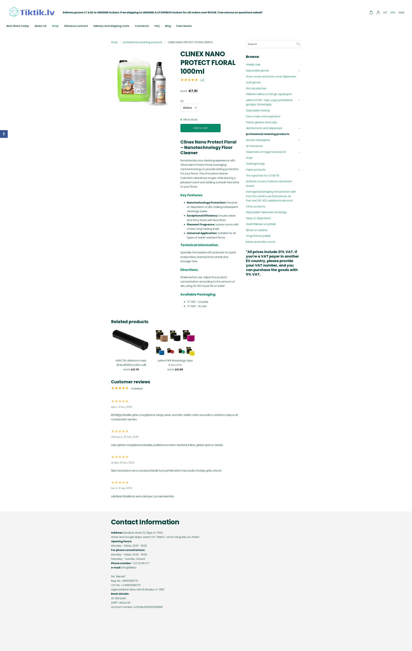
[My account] (378, 12)
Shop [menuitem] (55, 26)
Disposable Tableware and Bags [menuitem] (266, 212)
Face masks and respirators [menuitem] (263, 116)
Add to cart (200, 128)
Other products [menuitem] (255, 206)
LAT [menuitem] (385, 12)
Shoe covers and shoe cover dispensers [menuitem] (271, 76)
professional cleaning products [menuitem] (267, 134)
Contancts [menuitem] (142, 26)
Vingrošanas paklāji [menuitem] (258, 236)
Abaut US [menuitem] (40, 26)
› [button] (299, 70)
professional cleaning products (142, 42)
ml (181, 101)
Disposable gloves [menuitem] (257, 70)
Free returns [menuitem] (184, 26)
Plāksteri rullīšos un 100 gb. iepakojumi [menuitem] (269, 94)
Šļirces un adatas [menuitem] (256, 230)
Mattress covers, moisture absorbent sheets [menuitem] (269, 184)
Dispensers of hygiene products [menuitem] (266, 152)
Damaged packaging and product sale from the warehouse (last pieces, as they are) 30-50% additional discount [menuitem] (271, 196)
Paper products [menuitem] (256, 169)
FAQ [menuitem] (157, 26)
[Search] (298, 44)
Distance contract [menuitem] (76, 26)
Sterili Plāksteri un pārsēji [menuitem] (261, 224)
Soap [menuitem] (249, 158)
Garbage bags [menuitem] (255, 164)
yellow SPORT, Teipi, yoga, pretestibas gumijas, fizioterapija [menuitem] (269, 102)
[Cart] (371, 12)
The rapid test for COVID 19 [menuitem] (262, 175)
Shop (114, 42)
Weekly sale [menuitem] (253, 64)
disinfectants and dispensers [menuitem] (264, 128)
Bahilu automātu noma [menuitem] (260, 242)
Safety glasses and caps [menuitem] (261, 122)
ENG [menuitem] (392, 12)
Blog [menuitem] (168, 26)
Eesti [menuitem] (401, 12)
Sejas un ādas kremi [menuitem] (258, 218)
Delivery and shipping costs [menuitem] (111, 26)
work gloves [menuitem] (253, 82)
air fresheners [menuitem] (254, 146)
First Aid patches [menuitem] (256, 88)
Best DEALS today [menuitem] (17, 26)
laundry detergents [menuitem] (258, 140)
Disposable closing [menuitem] (258, 110)
